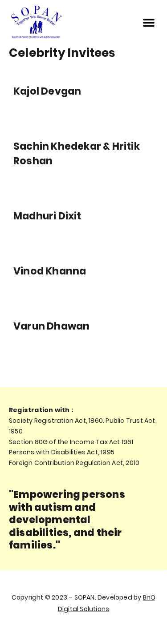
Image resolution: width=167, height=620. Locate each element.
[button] (148, 22)
